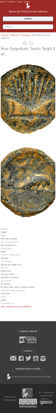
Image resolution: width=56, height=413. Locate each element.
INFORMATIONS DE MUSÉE (28, 368)
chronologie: (6, 261)
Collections (15, 35)
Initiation (4, 35)
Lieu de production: (9, 242)
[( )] (28, 99)
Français (27, 2)
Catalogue (25, 35)
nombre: (4, 229)
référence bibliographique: (13, 290)
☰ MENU (28, 18)
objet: (3, 235)
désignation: (6, 248)
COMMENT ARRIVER (28, 331)
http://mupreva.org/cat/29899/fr (16, 306)
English (20, 2)
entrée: (4, 296)
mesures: (5, 267)
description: (6, 280)
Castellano (11, 2)
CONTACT (28, 351)
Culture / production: (10, 254)
